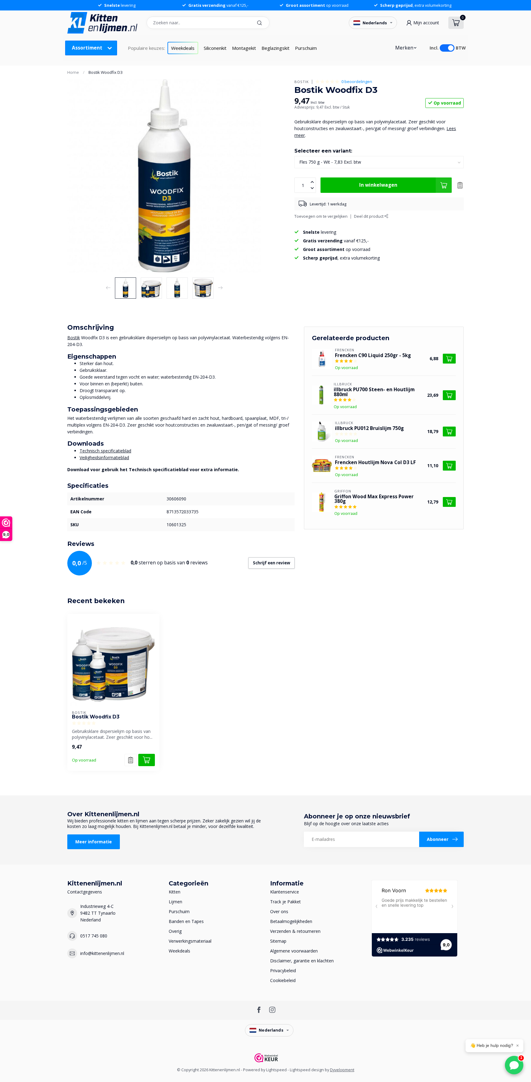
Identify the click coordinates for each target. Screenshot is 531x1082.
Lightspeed (276, 1069)
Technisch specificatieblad (105, 451)
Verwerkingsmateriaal (190, 941)
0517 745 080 (93, 936)
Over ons (279, 911)
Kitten (174, 892)
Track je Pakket (285, 902)
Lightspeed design (307, 1069)
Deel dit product (369, 216)
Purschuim (306, 48)
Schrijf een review (271, 563)
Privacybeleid (283, 970)
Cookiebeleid (283, 980)
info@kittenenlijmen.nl (102, 953)
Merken (404, 48)
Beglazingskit (275, 48)
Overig (175, 931)
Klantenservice (284, 892)
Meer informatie (93, 842)
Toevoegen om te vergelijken (321, 216)
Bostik (301, 81)
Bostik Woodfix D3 (105, 72)
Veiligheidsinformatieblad (104, 457)
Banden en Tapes (186, 921)
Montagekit (244, 48)
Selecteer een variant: (323, 151)
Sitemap (278, 941)
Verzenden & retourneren (295, 931)
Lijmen (175, 902)
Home (73, 72)
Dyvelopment (342, 1069)
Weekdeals (183, 48)
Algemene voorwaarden (294, 951)
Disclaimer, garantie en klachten (302, 961)
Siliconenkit (215, 48)
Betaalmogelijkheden (291, 921)
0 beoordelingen (356, 81)
